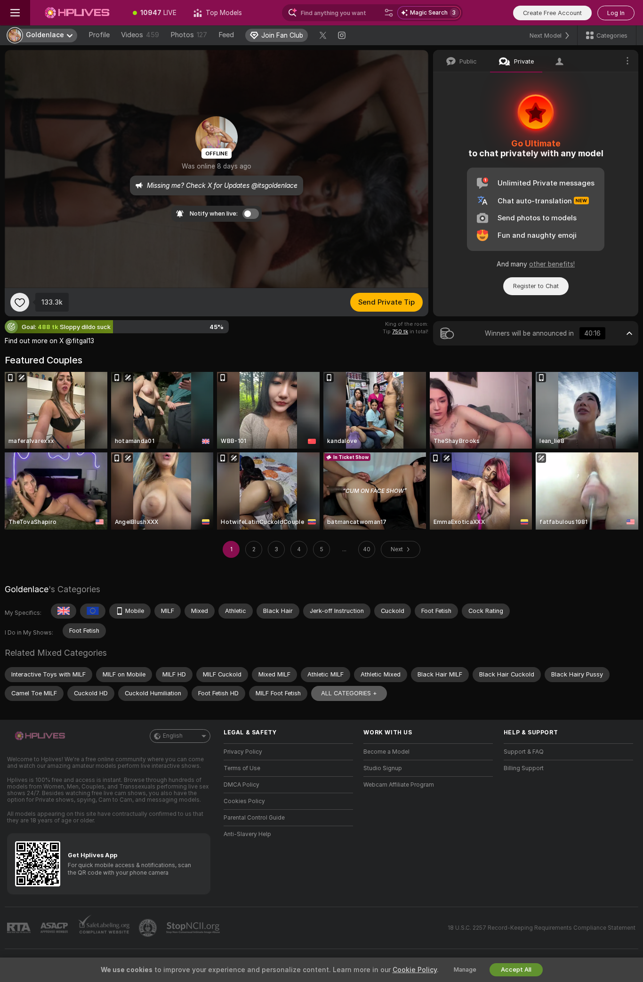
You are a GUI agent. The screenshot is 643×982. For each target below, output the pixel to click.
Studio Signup (382, 768)
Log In (616, 12)
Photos (188, 35)
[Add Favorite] (19, 302)
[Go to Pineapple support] (149, 928)
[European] (92, 611)
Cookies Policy (244, 801)
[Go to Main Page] (77, 12)
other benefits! (552, 264)
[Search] (388, 12)
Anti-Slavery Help (247, 834)
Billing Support (524, 768)
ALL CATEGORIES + (349, 693)
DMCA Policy (241, 784)
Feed (226, 35)
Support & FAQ (524, 752)
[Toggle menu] (15, 12)
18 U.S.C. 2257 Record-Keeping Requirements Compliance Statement (541, 928)
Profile (99, 35)
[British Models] (63, 611)
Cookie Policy (415, 970)
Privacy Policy (243, 752)
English (173, 735)
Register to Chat (536, 286)
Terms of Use (242, 768)
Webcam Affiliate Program (398, 784)
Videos (140, 35)
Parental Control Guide (254, 817)
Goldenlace (26, 589)
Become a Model (386, 752)
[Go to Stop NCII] (194, 928)
